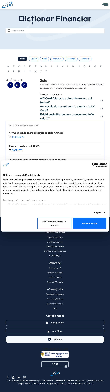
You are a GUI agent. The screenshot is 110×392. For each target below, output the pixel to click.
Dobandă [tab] (71, 58)
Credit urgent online (55, 246)
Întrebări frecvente (55, 294)
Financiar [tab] (85, 58)
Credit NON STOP (55, 237)
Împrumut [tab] (57, 58)
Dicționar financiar (55, 303)
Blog (55, 308)
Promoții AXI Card (55, 299)
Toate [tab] (22, 58)
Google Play (67, 322)
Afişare (97, 212)
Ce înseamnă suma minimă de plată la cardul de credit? (38, 159)
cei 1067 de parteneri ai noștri (25, 179)
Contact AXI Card (55, 282)
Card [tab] (44, 58)
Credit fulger (55, 255)
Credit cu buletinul (55, 242)
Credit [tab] (34, 58)
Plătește (58, 339)
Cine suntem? (55, 268)
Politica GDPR (55, 277)
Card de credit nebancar (55, 251)
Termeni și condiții (55, 272)
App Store (67, 331)
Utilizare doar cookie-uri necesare (54, 223)
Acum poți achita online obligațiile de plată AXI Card (36, 132)
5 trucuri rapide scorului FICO (24, 146)
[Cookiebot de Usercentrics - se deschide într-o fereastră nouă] (94, 165)
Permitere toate (89, 223)
